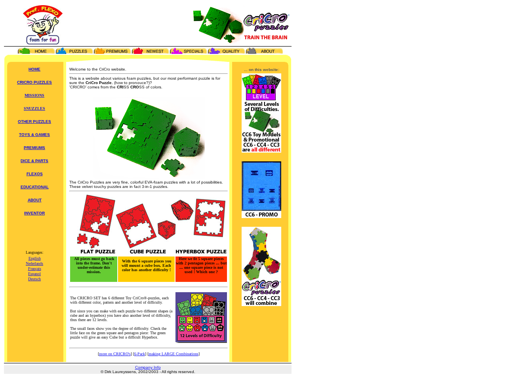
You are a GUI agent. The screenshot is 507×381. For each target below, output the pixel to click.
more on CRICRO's (115, 354)
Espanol (34, 274)
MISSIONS (34, 95)
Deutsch (34, 279)
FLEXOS (35, 174)
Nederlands (34, 263)
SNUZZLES (34, 108)
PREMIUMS (34, 148)
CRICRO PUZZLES (34, 82)
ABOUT (35, 200)
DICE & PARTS (34, 161)
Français (34, 268)
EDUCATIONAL (35, 187)
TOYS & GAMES (34, 134)
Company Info (148, 367)
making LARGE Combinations (173, 354)
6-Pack (139, 354)
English (35, 258)
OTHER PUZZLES (34, 121)
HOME (34, 69)
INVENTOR (34, 213)
